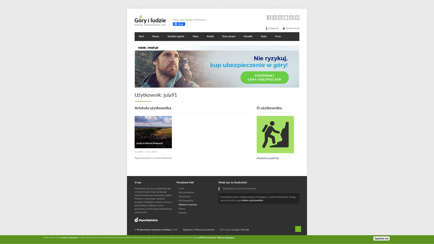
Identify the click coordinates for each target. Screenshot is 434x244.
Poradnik (248, 36)
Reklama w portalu (188, 205)
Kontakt (182, 213)
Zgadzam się (381, 238)
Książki (210, 36)
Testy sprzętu (228, 36)
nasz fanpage (186, 20)
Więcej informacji (226, 237)
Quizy (264, 36)
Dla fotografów (186, 201)
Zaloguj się (273, 28)
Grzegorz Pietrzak (240, 230)
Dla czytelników (186, 192)
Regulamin (188, 230)
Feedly (285, 17)
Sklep (297, 17)
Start (141, 36)
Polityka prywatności (205, 230)
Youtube (291, 17)
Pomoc (182, 209)
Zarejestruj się (292, 28)
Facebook (269, 17)
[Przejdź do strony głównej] (150, 20)
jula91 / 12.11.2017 (147, 152)
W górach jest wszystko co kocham (239, 189)
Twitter (274, 17)
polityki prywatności (207, 238)
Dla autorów (184, 197)
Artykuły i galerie (175, 36)
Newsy (155, 36)
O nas (278, 36)
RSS (280, 17)
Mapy (195, 36)
